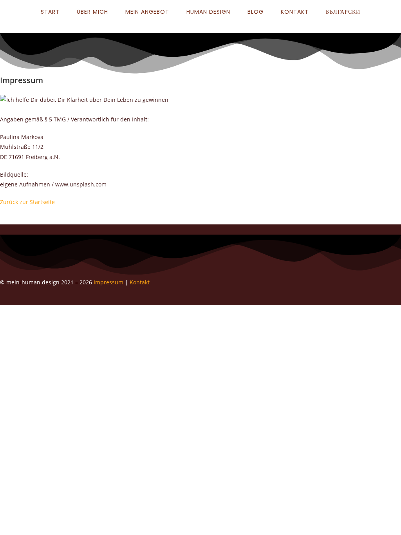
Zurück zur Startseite (27, 202)
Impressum (109, 282)
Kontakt (140, 282)
